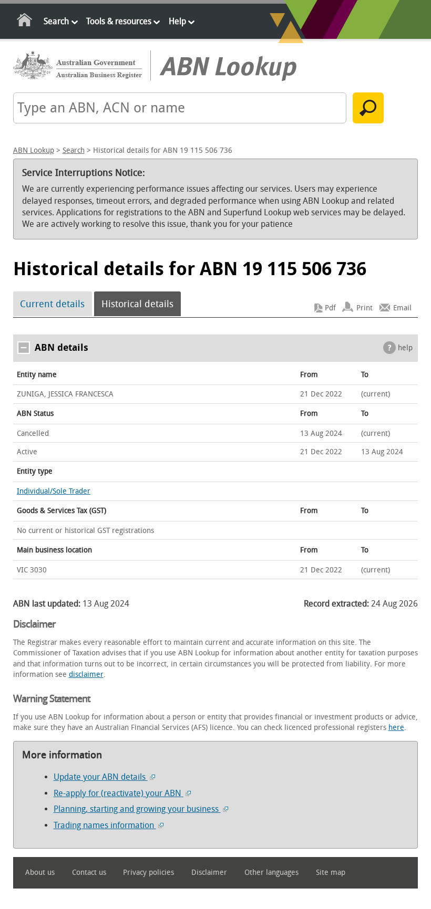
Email (402, 308)
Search (56, 21)
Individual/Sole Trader (53, 491)
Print (364, 308)
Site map (330, 872)
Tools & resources (118, 21)
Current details (52, 304)
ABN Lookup (33, 150)
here (396, 727)
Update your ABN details (101, 777)
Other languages (271, 872)
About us (40, 872)
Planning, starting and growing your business (137, 809)
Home (25, 21)
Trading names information (105, 825)
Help (177, 21)
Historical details (137, 304)
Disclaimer (209, 872)
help (405, 347)
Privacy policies (148, 872)
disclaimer (86, 674)
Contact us (89, 872)
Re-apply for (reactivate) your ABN (118, 793)
